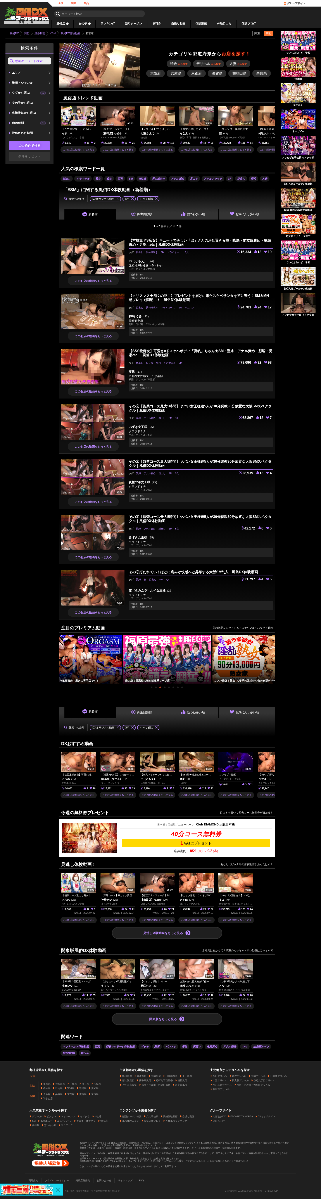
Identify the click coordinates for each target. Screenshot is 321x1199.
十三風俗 (187, 1076)
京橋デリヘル (258, 1076)
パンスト (171, 1046)
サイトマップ (125, 1180)
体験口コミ (224, 23)
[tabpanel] (167, 659)
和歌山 (239, 73)
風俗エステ (46, 1120)
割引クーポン (133, 23)
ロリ (244, 1046)
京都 (196, 73)
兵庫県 (58, 1094)
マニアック (67, 1125)
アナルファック (213, 178)
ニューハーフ (64, 1120)
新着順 (93, 214)
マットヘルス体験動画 (76, 1046)
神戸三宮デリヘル (222, 1084)
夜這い (197, 1046)
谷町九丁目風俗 (164, 1080)
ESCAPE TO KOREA (241, 1116)
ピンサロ (51, 1116)
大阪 (155, 73)
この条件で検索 (29, 145)
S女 (186, 252)
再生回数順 (144, 214)
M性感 (142, 178)
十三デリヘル (220, 1080)
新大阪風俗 (128, 1080)
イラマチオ (83, 178)
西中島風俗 (145, 1080)
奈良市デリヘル (221, 1089)
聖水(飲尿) (69, 1053)
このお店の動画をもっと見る (78, 149)
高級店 (35, 1125)
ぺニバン (189, 307)
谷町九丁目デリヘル (264, 1080)
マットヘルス (68, 1116)
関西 (86, 3)
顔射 (157, 1046)
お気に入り (247, 214)
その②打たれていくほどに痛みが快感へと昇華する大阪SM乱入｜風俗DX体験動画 (193, 572)
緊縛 (138, 418)
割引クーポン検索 (132, 1116)
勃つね (196, 214)
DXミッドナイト (266, 1116)
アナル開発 (229, 1046)
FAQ (141, 1180)
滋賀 (217, 73)
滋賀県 (82, 1094)
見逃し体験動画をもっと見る (163, 933)
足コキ (194, 178)
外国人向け (219, 1120)
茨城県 (97, 1084)
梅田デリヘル (220, 1076)
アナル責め (149, 418)
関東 (73, 3)
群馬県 (58, 1088)
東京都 (46, 1084)
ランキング (108, 23)
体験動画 (201, 23)
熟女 (98, 178)
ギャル (144, 1046)
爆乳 (184, 1046)
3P (229, 178)
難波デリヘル (239, 1076)
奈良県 (94, 1094)
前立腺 (149, 363)
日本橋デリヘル (278, 1076)
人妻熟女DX (219, 1116)
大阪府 (46, 1094)
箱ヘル (85, 1053)
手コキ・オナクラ (86, 1120)
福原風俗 (182, 1080)
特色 (179, 64)
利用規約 (33, 1180)
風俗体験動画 (170, 1116)
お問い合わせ (104, 1180)
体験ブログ (249, 23)
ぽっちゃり (50, 1125)
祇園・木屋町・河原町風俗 (156, 1084)
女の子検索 (152, 1116)
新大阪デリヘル (240, 1080)
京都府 (70, 1094)
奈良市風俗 (181, 1084)
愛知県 (94, 1088)
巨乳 (120, 178)
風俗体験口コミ (130, 1120)
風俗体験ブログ (152, 1120)
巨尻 (97, 1046)
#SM (53, 33)
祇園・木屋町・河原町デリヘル (253, 1084)
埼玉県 (85, 1084)
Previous (61, 655)
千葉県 (73, 1084)
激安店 (104, 1120)
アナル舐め (177, 178)
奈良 (261, 73)
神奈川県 (60, 1084)
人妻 (238, 64)
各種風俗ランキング (176, 1120)
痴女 (109, 178)
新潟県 (82, 1088)
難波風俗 (141, 1076)
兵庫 (176, 73)
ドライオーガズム (175, 252)
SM (131, 178)
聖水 (158, 363)
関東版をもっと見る (163, 1019)
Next (273, 655)
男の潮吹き (158, 178)
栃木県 (46, 1088)
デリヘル (208, 64)
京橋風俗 (156, 1076)
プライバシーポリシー (57, 1180)
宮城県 (70, 1088)
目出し (241, 178)
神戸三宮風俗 (129, 1084)
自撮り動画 (178, 23)
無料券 (156, 23)
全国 (61, 3)
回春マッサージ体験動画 (120, 1046)
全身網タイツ (261, 1046)
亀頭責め (212, 1046)
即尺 (253, 178)
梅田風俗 (127, 1076)
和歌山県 (48, 1098)
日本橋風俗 (172, 1076)
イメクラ (85, 1116)
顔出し (67, 178)
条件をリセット (29, 156)
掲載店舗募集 (83, 1180)
